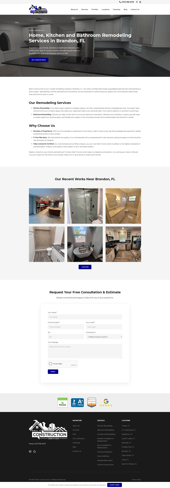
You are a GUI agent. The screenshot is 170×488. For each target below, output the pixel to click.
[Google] (140, 2)
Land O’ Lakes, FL (128, 438)
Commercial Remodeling (106, 434)
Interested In (91, 332)
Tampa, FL (126, 426)
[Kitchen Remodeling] (46, 206)
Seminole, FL (126, 443)
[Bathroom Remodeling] (123, 206)
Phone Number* (54, 322)
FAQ (74, 434)
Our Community (78, 438)
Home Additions (103, 456)
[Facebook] (136, 2)
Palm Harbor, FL (128, 455)
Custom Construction (105, 464)
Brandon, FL (126, 451)
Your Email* (90, 322)
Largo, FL (125, 459)
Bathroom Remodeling (105, 430)
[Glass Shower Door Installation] (85, 206)
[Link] (38, 9)
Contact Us (77, 451)
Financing (76, 443)
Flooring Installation (104, 452)
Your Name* (52, 312)
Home (31, 30)
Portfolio (76, 430)
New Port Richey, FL (129, 464)
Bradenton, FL (127, 434)
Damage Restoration (105, 460)
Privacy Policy (136, 479)
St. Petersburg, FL (129, 430)
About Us (76, 426)
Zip (49, 332)
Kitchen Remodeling (104, 426)
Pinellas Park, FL (128, 447)
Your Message (53, 342)
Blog (74, 447)
